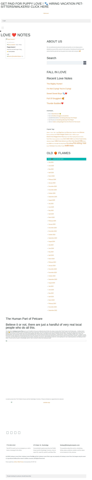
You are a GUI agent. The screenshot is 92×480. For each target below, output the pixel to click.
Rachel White (23, 56)
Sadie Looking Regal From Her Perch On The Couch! (66, 121)
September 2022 (52, 310)
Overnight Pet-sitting (58, 143)
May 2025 (50, 210)
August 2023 (51, 282)
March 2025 (51, 217)
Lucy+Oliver (69, 141)
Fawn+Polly (49, 138)
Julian (56, 141)
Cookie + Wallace (72, 134)
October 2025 (51, 193)
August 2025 (51, 200)
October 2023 (51, 276)
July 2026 (50, 162)
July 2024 (50, 245)
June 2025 (51, 207)
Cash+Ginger (60, 134)
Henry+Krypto (79, 138)
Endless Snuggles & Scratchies (60, 115)
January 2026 (51, 183)
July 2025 (50, 203)
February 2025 (52, 220)
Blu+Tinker (77, 132)
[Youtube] (15, 432)
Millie (81, 141)
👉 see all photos (11, 51)
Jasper (52, 141)
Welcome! (46, 13)
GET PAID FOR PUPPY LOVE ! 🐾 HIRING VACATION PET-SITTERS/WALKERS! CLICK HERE (42, 5)
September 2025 (52, 196)
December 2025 (52, 186)
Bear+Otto (64, 132)
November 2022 (52, 307)
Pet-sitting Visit (79, 143)
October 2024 (51, 234)
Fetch (84, 62)
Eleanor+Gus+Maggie (52, 136)
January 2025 (51, 224)
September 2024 (52, 238)
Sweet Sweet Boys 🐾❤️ (57, 93)
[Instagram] (19, 432)
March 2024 (51, 258)
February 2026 (52, 179)
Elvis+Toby (61, 136)
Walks (71, 146)
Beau (68, 132)
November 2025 (52, 189)
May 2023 (50, 293)
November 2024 (52, 231)
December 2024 (52, 227)
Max (73, 141)
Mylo (50, 143)
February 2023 (52, 303)
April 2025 (51, 214)
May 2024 (50, 251)
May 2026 (50, 169)
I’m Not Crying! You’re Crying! (59, 89)
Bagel (60, 132)
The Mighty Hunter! (54, 84)
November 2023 (52, 272)
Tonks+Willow (58, 145)
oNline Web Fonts (18, 461)
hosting (84, 138)
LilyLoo (63, 141)
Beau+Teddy (72, 132)
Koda (60, 141)
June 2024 (51, 248)
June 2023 (51, 289)
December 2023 (52, 269)
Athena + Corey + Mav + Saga (52, 132)
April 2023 (51, 296)
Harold (74, 138)
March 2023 (51, 300)
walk (67, 145)
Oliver (53, 143)
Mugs (48, 143)
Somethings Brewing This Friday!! (68, 117)
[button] (2, 28)
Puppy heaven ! (11, 47)
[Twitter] (11, 432)
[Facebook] (7, 432)
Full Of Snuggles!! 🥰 (55, 98)
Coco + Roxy (19, 44)
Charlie (66, 134)
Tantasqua (52, 145)
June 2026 (51, 165)
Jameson (49, 141)
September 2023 (52, 279)
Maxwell (77, 141)
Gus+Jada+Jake (68, 139)
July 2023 (50, 286)
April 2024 (51, 255)
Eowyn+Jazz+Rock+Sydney (70, 136)
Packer (64, 143)
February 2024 (52, 262)
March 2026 (51, 176)
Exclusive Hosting (79, 136)
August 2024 (51, 241)
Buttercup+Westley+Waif (51, 134)
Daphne (77, 134)
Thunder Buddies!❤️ (55, 103)
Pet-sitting (69, 143)
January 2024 (51, 265)
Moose (84, 141)
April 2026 (51, 172)
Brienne (82, 132)
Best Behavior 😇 (56, 113)
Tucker (62, 145)
